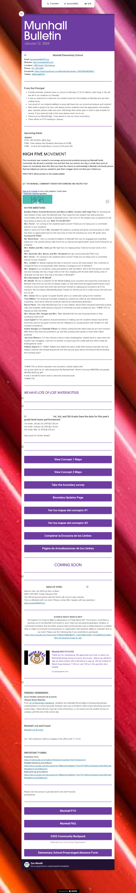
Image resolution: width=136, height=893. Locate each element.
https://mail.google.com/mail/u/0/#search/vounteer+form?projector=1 (55, 760)
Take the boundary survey (68, 484)
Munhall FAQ (68, 823)
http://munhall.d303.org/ (43, 62)
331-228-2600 (37, 68)
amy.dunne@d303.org (39, 59)
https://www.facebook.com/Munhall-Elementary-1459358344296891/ (65, 71)
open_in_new (107, 201)
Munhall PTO (68, 810)
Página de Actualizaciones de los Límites (68, 548)
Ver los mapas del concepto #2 (68, 523)
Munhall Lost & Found (33, 730)
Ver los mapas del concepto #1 (68, 510)
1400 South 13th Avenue (44, 65)
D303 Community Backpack (68, 836)
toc (21, 13)
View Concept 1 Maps (68, 459)
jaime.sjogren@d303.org (34, 603)
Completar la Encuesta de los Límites (68, 535)
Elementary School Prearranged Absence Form (68, 852)
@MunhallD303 (38, 74)
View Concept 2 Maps (68, 472)
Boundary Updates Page (68, 497)
